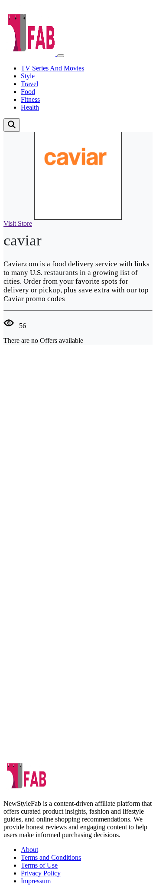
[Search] (11, 125)
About (29, 849)
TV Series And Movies (52, 68)
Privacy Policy (41, 873)
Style (28, 76)
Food (28, 91)
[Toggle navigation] (60, 55)
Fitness (30, 99)
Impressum (36, 881)
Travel (29, 83)
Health (30, 107)
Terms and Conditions (51, 857)
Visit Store (17, 223)
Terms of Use (39, 865)
